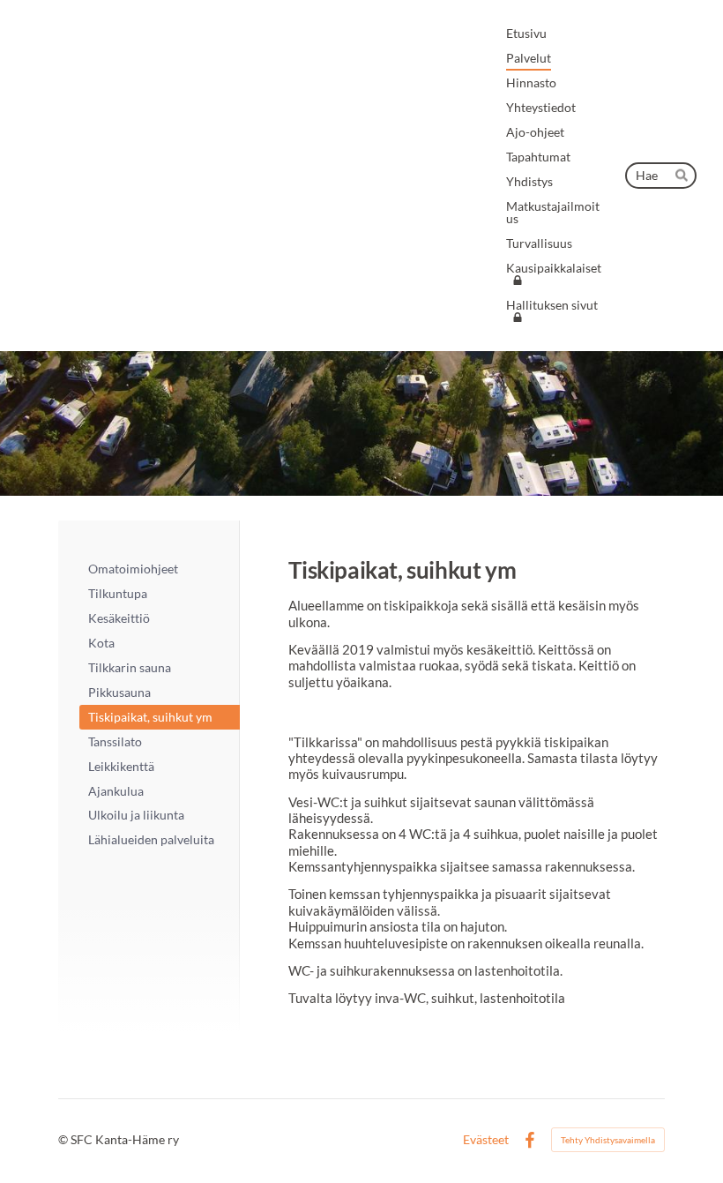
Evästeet (486, 1140)
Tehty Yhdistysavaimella (608, 1139)
